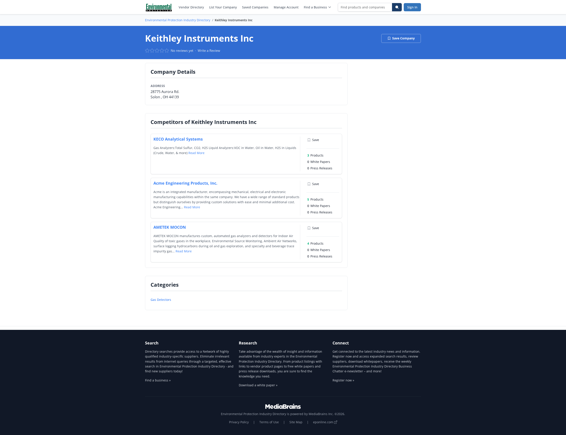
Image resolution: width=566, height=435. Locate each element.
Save (315, 140)
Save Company (403, 38)
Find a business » (158, 380)
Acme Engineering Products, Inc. (185, 183)
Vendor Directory (191, 7)
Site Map (295, 422)
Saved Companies (255, 7)
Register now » (343, 380)
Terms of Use (269, 422)
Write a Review (209, 50)
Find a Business (315, 7)
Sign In (412, 7)
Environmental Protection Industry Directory (177, 20)
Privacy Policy (239, 422)
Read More (196, 153)
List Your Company (223, 7)
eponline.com (323, 422)
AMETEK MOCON (169, 227)
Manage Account (286, 7)
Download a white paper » (258, 385)
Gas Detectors (161, 300)
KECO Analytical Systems (178, 139)
